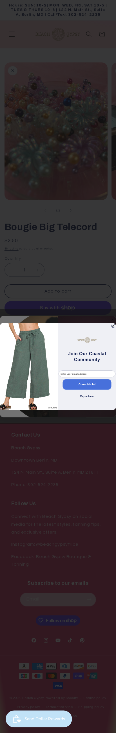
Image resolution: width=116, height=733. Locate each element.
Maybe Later (87, 396)
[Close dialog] (113, 326)
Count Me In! (87, 384)
